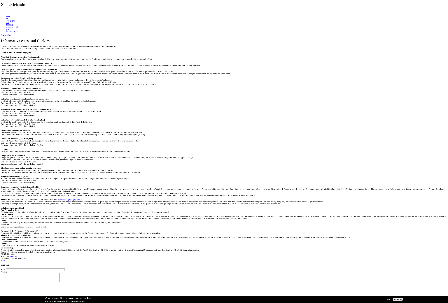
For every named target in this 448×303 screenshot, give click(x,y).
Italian (9, 35)
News (8, 16)
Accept (389, 299)
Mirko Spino (14, 256)
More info (81, 301)
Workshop (9, 25)
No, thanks (398, 299)
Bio (7, 18)
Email (3, 269)
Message (4, 272)
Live (7, 29)
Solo (7, 23)
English (4, 35)
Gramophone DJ (12, 27)
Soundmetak (10, 31)
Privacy (4, 260)
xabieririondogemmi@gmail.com (70, 200)
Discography (10, 21)
